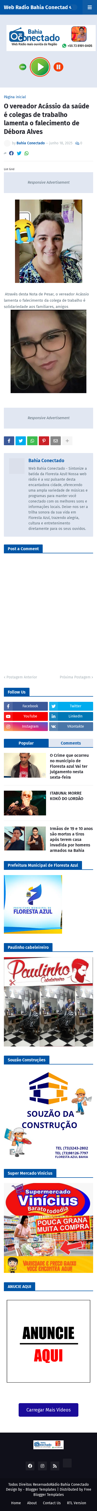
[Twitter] (19, 153)
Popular (26, 743)
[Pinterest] (44, 440)
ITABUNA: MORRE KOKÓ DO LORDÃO (66, 796)
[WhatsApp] (27, 153)
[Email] (55, 440)
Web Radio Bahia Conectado (37, 7)
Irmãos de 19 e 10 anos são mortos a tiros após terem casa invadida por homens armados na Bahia (71, 839)
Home (16, 1503)
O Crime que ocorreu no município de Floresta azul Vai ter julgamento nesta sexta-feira (69, 766)
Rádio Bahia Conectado (69, 1484)
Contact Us (52, 1503)
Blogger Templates (41, 1489)
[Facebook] (11, 153)
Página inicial (15, 97)
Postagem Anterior (21, 677)
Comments (71, 743)
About (32, 1503)
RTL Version (76, 1503)
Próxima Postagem (75, 677)
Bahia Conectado (46, 460)
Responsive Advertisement (49, 182)
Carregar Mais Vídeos (48, 1410)
